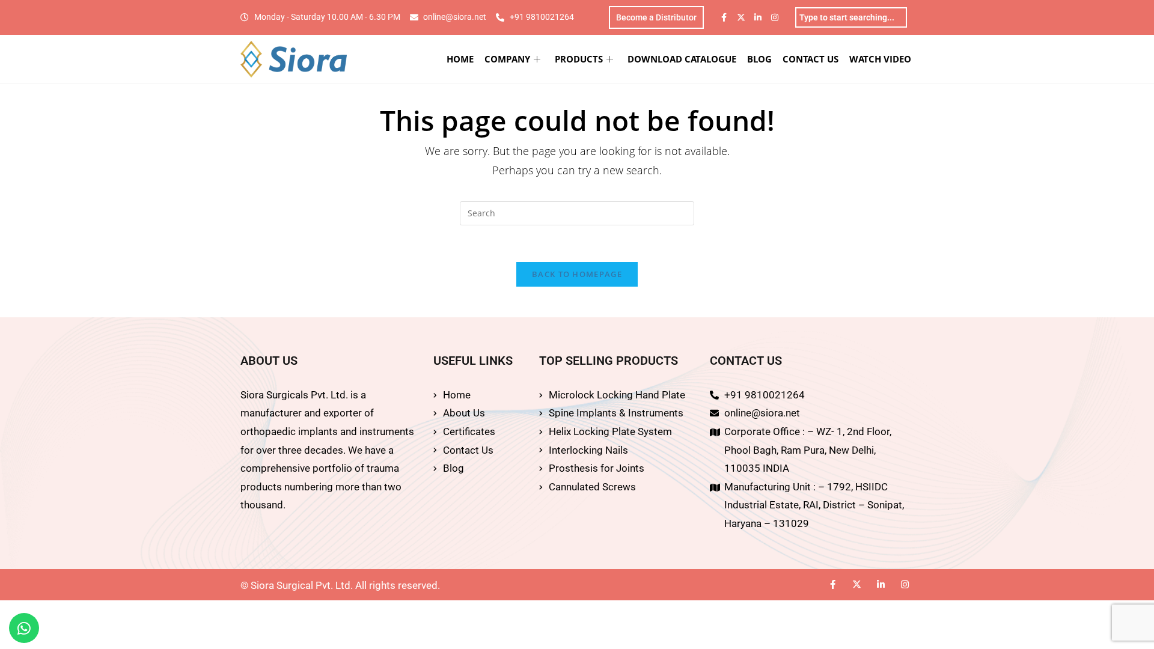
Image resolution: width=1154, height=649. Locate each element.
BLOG (759, 59)
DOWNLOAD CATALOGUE (681, 59)
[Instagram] (774, 17)
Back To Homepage (577, 274)
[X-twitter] (741, 17)
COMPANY (507, 59)
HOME (460, 59)
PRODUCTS (579, 59)
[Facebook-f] (724, 17)
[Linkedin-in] (757, 17)
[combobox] (851, 17)
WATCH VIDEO (880, 59)
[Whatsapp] (24, 628)
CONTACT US (810, 59)
